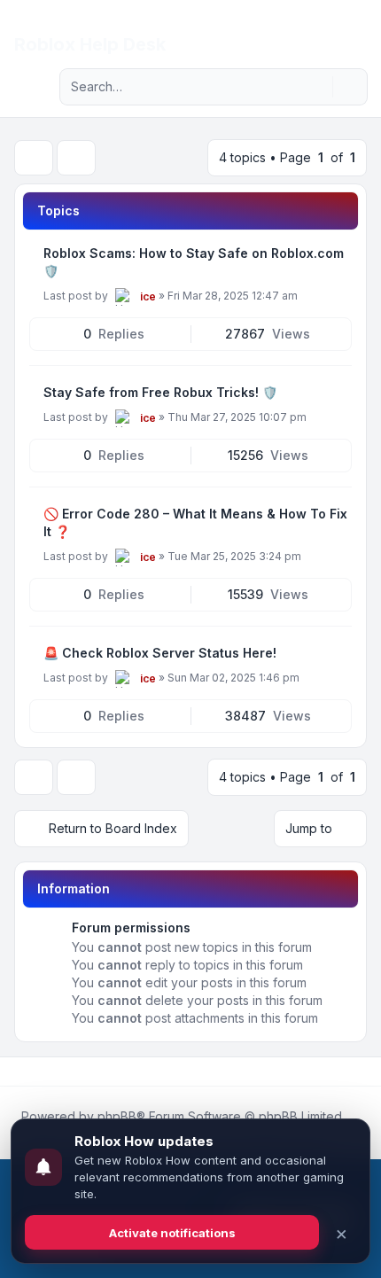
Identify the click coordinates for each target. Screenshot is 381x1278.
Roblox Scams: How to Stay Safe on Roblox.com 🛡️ (193, 261)
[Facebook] (17, 1071)
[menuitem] (338, 28)
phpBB (116, 1116)
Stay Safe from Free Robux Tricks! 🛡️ (160, 392)
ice (148, 296)
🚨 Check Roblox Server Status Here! (159, 652)
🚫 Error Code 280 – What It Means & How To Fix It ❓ (195, 522)
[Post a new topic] (33, 157)
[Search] (317, 87)
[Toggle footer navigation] (360, 1071)
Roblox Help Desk (90, 44)
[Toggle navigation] (360, 28)
